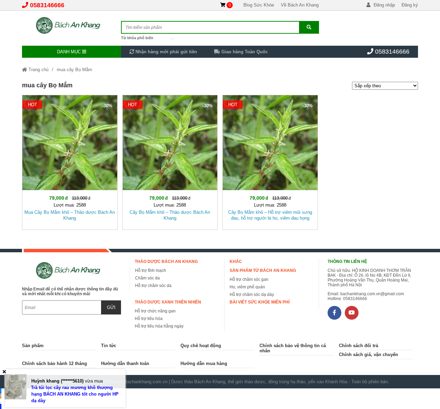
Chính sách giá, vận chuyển (368, 354)
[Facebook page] (334, 313)
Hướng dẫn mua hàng (203, 363)
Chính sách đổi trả (358, 345)
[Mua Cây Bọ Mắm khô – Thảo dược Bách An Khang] (69, 161)
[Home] (71, 25)
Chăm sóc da (147, 278)
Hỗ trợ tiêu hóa (149, 318)
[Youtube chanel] (352, 313)
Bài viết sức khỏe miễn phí (259, 302)
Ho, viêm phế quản (247, 287)
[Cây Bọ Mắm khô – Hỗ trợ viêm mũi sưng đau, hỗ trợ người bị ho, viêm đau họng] (270, 161)
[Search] (309, 27)
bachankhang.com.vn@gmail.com (372, 293)
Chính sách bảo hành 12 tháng (54, 363)
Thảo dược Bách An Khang (166, 261)
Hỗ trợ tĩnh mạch (150, 270)
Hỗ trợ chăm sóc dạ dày (252, 294)
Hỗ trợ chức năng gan (155, 311)
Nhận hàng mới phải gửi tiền (165, 51)
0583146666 (47, 5)
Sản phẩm (33, 345)
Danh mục (69, 51)
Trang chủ (37, 69)
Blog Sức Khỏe (258, 5)
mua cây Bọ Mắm (74, 69)
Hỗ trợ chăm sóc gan (249, 279)
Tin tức (108, 345)
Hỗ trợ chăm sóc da (153, 285)
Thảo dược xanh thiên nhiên (168, 302)
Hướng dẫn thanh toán (125, 363)
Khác (236, 261)
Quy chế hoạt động (200, 345)
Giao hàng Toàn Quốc (244, 51)
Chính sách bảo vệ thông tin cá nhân (293, 348)
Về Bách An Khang (300, 5)
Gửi (111, 307)
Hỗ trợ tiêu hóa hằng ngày (159, 326)
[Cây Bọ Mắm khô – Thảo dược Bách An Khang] (170, 161)
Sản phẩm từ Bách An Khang (263, 270)
